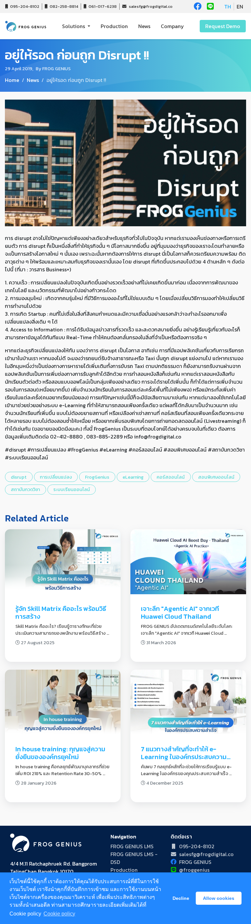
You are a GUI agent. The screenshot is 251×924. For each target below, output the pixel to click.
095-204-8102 (24, 6)
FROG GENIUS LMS (132, 846)
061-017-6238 (102, 6)
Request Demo (222, 26)
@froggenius (194, 870)
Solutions (74, 26)
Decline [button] (181, 898)
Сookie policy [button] (59, 913)
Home (12, 80)
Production (114, 26)
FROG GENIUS (195, 862)
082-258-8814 (63, 6)
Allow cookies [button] (218, 898)
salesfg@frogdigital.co (150, 6)
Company (172, 26)
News (144, 26)
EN (240, 6)
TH (227, 6)
